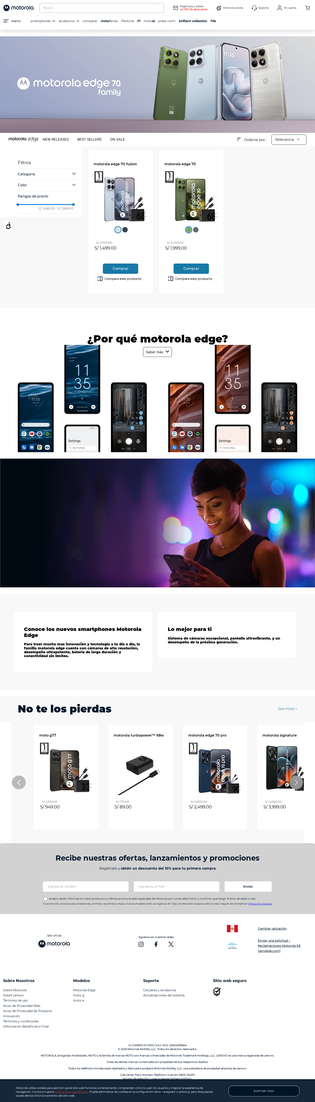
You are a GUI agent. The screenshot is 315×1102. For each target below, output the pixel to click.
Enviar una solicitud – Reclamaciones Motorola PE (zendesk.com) (279, 946)
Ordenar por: (255, 140)
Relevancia (284, 140)
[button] (48, 174)
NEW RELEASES (56, 139)
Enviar (248, 886)
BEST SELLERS (89, 139)
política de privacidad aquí (71, 1091)
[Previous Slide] (19, 782)
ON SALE (117, 139)
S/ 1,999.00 (64, 208)
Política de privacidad (260, 903)
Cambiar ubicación (272, 929)
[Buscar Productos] (159, 8)
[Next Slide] (296, 782)
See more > (287, 709)
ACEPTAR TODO (264, 1091)
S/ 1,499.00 (46, 208)
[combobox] (101, 8)
